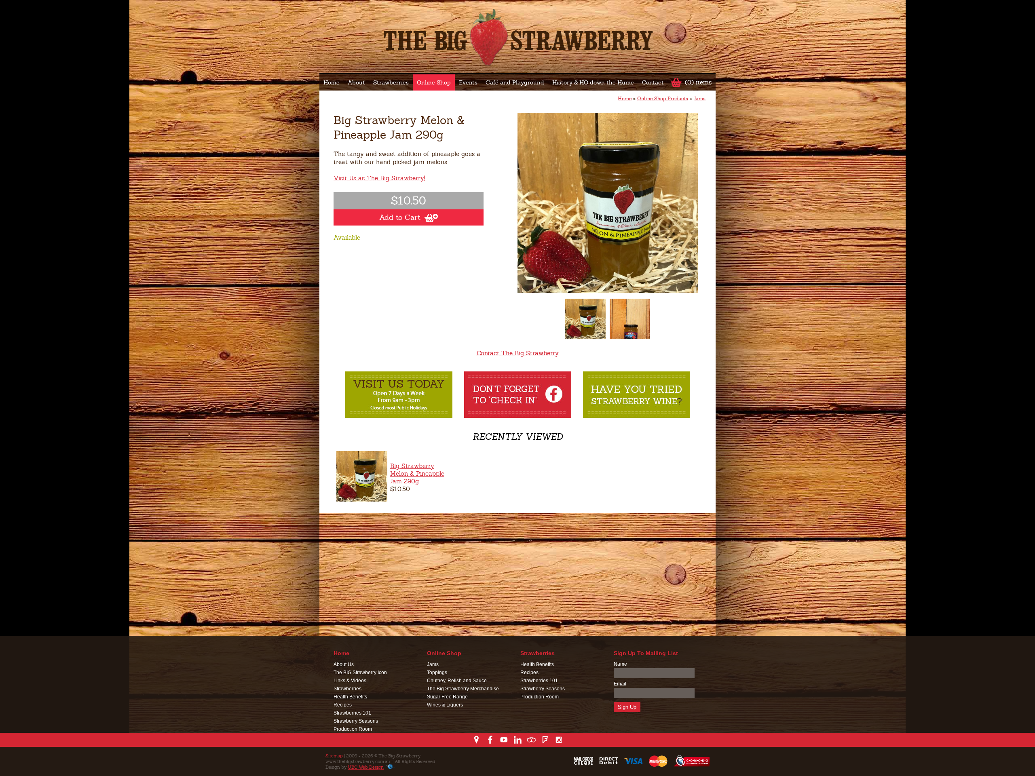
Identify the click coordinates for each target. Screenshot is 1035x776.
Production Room (353, 729)
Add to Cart (399, 217)
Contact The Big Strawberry (518, 353)
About (356, 82)
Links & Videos (350, 680)
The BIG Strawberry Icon (360, 672)
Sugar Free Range (447, 697)
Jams (699, 98)
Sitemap (334, 756)
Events (468, 82)
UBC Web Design (366, 767)
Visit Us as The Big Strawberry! (379, 178)
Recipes (343, 705)
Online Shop (434, 82)
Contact (653, 82)
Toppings (437, 672)
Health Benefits (350, 697)
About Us (344, 664)
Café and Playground (515, 82)
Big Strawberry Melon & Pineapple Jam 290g (417, 473)
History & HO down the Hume (593, 82)
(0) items (698, 82)
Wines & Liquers (445, 705)
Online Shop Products (662, 98)
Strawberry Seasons (356, 721)
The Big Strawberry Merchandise (463, 689)
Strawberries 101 (352, 713)
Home (331, 82)
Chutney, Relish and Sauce (457, 680)
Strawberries (391, 82)
